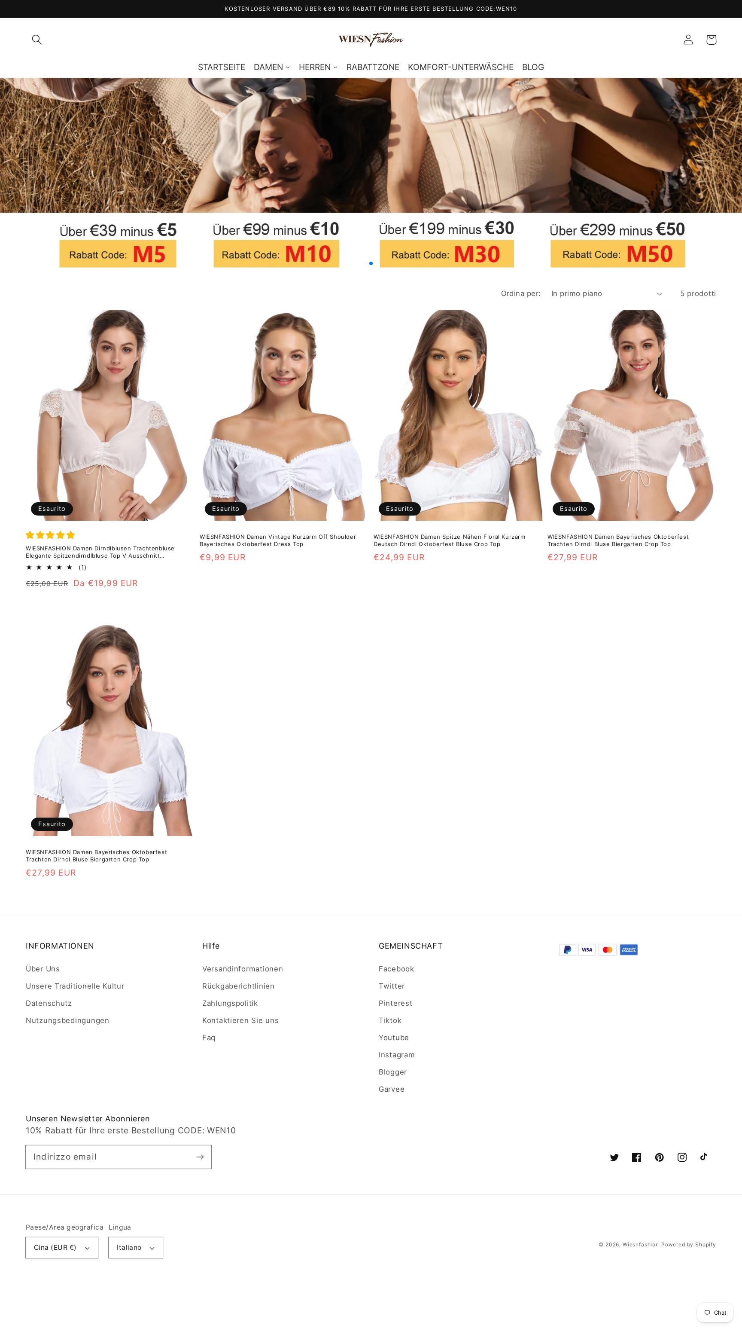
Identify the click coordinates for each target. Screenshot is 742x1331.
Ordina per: (521, 293)
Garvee (391, 1089)
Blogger (393, 1072)
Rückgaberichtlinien (238, 986)
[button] (37, 39)
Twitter (392, 986)
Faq (209, 1037)
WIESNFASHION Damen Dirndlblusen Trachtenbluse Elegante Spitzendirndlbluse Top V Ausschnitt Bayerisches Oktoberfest (100, 552)
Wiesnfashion (641, 1244)
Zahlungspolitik (230, 1003)
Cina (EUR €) (55, 1247)
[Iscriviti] (200, 1156)
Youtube (394, 1037)
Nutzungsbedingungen (67, 1020)
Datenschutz (49, 1003)
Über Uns (43, 969)
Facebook (396, 969)
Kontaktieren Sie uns (240, 1020)
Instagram (397, 1054)
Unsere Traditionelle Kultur (75, 986)
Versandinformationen (242, 969)
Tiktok (390, 1020)
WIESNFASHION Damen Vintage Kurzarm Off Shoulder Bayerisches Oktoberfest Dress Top (278, 540)
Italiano (129, 1247)
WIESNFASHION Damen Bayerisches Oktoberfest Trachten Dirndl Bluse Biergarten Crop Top (618, 540)
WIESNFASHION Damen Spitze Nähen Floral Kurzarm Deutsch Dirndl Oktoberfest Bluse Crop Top (450, 540)
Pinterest (395, 1003)
